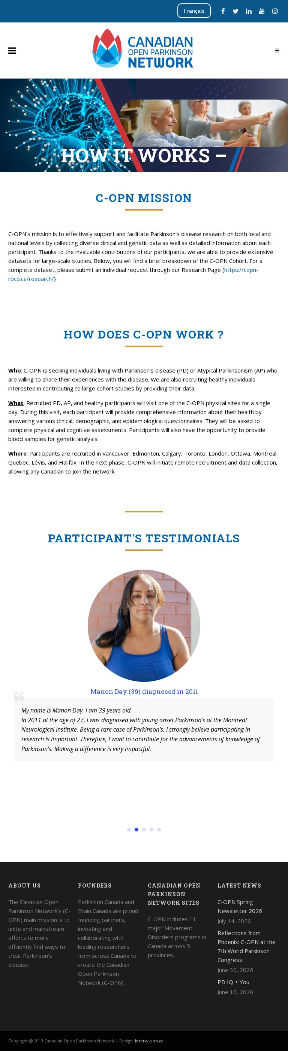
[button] (129, 829)
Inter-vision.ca (149, 1041)
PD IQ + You (233, 982)
